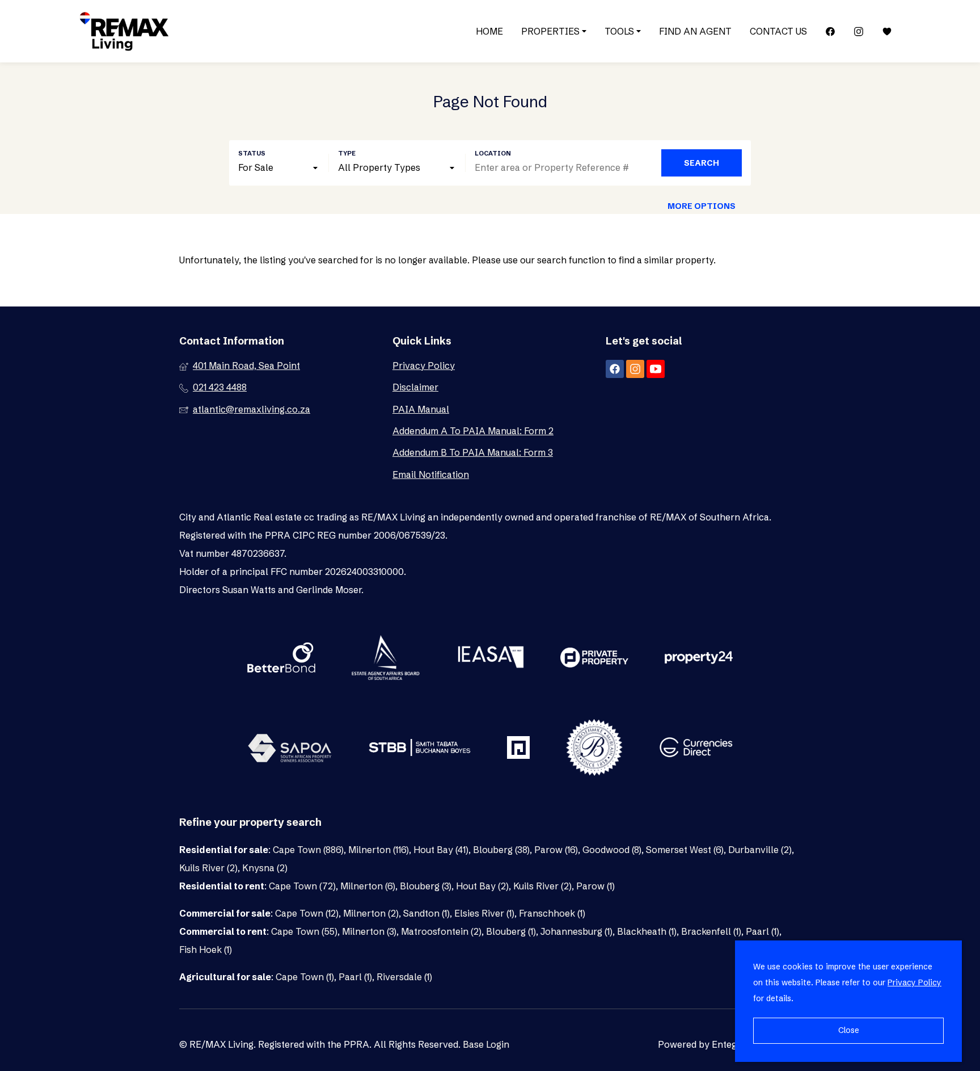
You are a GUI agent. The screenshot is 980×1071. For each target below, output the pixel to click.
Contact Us (778, 31)
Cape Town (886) (308, 849)
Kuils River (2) (208, 867)
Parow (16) (556, 849)
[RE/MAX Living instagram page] (635, 369)
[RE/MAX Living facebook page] (615, 369)
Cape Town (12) (307, 913)
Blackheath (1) (647, 931)
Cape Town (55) (304, 931)
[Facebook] (830, 31)
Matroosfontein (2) (441, 931)
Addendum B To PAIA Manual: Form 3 (472, 452)
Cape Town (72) (302, 886)
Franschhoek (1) (552, 913)
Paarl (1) (762, 931)
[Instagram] (858, 31)
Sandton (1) (426, 913)
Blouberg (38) (501, 849)
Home (489, 31)
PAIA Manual (420, 409)
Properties (551, 31)
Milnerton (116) (378, 849)
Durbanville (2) (760, 849)
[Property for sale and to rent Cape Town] (124, 31)
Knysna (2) (265, 867)
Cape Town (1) (305, 976)
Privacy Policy (423, 365)
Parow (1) (595, 886)
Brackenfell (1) (711, 931)
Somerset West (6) (685, 849)
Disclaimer (415, 387)
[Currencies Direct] (696, 749)
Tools (620, 31)
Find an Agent (695, 31)
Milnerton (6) (367, 886)
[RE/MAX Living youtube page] (656, 369)
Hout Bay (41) (440, 849)
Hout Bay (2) (482, 886)
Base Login (486, 1044)
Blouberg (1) (511, 931)
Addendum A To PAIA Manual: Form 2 (473, 430)
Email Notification (430, 474)
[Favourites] (887, 31)
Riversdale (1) (404, 976)
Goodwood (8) (611, 849)
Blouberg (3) (425, 886)
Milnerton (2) (371, 913)
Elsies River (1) (484, 913)
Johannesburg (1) (576, 931)
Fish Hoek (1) (205, 949)
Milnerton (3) (369, 931)
